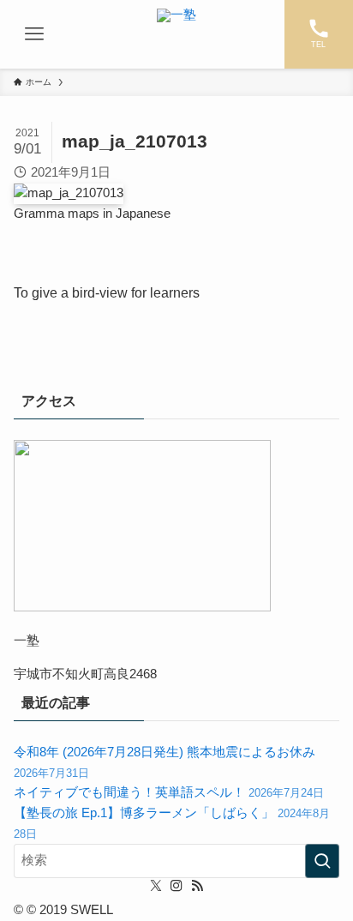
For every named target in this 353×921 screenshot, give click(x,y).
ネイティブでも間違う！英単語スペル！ (169, 792)
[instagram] (176, 886)
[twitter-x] (156, 886)
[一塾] (176, 34)
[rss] (197, 886)
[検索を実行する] (322, 861)
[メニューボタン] (34, 34)
